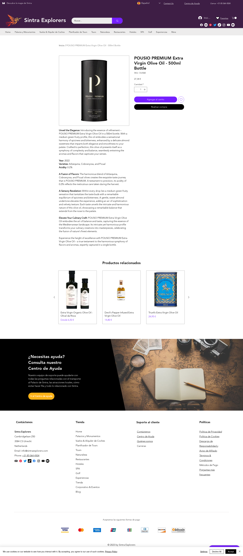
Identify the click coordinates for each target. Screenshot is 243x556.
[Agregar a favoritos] (181, 99)
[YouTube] (43, 461)
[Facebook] (201, 25)
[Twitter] (215, 25)
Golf (78, 473)
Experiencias (82, 477)
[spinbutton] (140, 89)
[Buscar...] (117, 21)
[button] (234, 18)
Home (79, 431)
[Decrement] (136, 89)
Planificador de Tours (86, 445)
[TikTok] (219, 25)
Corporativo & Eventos (88, 487)
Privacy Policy (111, 551)
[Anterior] (54, 297)
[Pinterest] (210, 25)
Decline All (216, 551)
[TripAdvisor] (206, 25)
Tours (78, 450)
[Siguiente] (188, 297)
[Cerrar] (239, 551)
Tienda (79, 482)
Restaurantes (82, 459)
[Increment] (145, 89)
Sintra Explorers (45, 20)
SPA (78, 468)
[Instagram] (224, 25)
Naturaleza (81, 454)
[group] (121, 297)
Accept (231, 551)
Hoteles (80, 464)
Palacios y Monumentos (88, 436)
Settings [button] (203, 551)
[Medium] (233, 25)
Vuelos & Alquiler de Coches (90, 440)
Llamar (213, 3)
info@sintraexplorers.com (34, 450)
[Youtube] (228, 25)
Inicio (61, 45)
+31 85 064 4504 (223, 3)
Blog (78, 491)
